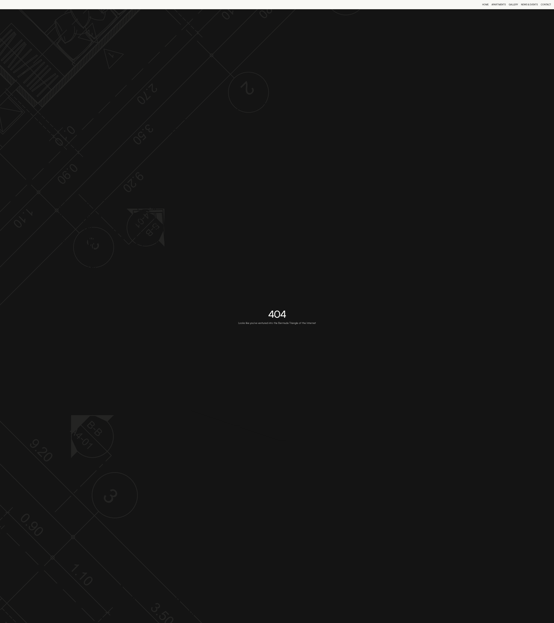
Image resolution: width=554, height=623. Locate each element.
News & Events (529, 4)
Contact (546, 4)
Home (485, 4)
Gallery (513, 4)
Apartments (499, 4)
